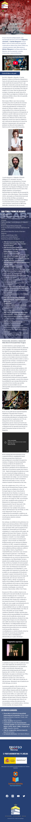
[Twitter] (23, 796)
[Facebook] (7, 796)
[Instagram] (12, 796)
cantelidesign (21, 818)
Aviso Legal (24, 816)
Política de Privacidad (17, 816)
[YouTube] (18, 796)
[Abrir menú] (28, 1)
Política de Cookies (8, 816)
